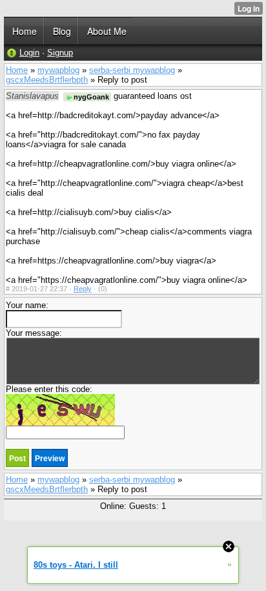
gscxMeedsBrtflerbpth (47, 80)
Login (29, 52)
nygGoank (90, 97)
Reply (83, 289)
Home (17, 70)
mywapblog (58, 70)
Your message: (34, 333)
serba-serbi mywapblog (132, 70)
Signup (60, 52)
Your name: (27, 305)
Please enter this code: (49, 389)
